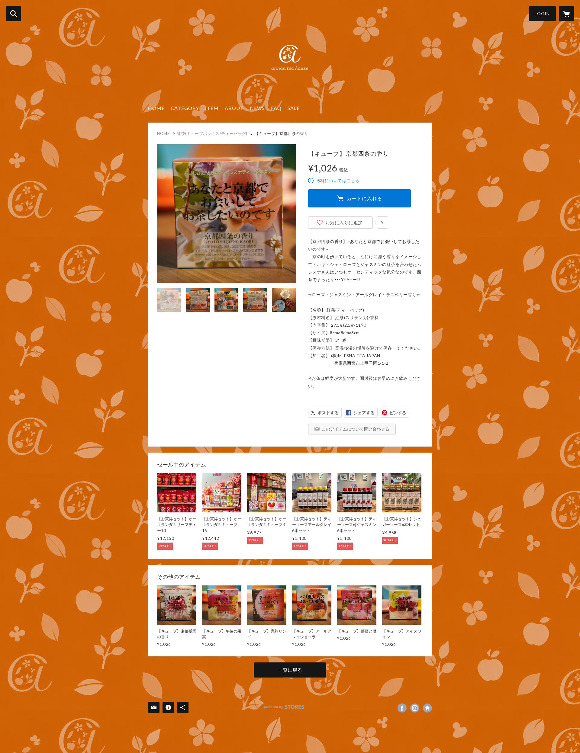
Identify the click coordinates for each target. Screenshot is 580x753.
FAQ (276, 108)
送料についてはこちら (337, 180)
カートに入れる (364, 198)
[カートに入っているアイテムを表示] (566, 13)
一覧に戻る (290, 670)
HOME (156, 108)
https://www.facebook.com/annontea (402, 708)
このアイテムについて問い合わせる (355, 428)
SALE (294, 108)
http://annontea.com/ (427, 708)
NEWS (257, 108)
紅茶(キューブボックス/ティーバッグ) (212, 133)
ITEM (212, 108)
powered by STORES (284, 707)
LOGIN (542, 13)
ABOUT (234, 108)
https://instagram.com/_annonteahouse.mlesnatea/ (414, 708)
